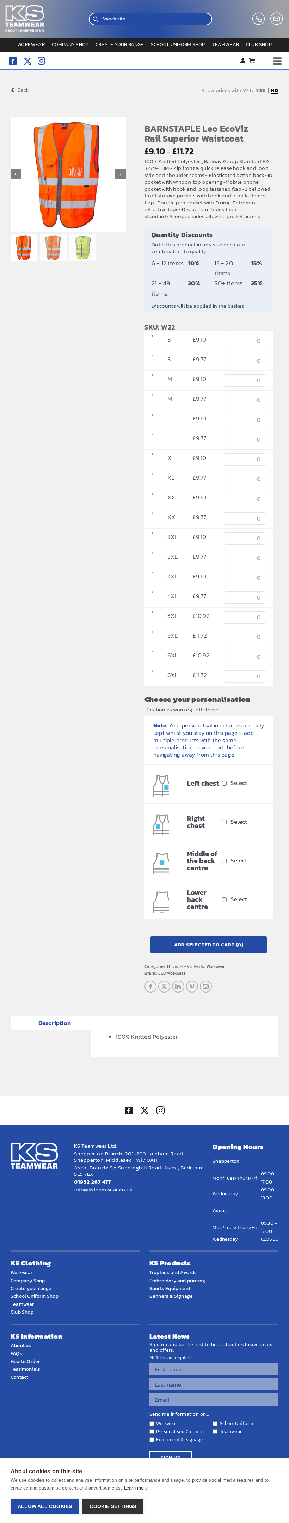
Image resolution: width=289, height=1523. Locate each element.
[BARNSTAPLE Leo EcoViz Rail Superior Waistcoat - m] (152, 378)
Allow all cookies (45, 1506)
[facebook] (13, 61)
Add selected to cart (209, 944)
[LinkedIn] (178, 987)
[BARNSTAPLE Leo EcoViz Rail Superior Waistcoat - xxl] (152, 497)
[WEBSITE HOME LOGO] (24, 8)
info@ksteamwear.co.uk (103, 1189)
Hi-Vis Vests (192, 966)
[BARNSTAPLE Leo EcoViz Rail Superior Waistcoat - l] (152, 418)
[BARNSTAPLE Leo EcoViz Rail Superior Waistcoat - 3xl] (152, 536)
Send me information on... (179, 1414)
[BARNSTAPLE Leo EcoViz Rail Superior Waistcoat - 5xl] (152, 615)
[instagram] (41, 61)
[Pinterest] (192, 987)
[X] (164, 987)
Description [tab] (54, 1022)
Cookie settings (113, 1506)
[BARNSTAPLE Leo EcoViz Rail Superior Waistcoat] (68, 174)
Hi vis (172, 966)
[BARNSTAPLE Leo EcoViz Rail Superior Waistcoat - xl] (152, 457)
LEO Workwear (171, 973)
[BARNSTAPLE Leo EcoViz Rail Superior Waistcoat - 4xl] (152, 576)
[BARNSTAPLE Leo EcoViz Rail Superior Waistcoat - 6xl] (152, 655)
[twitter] (144, 1111)
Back (23, 90)
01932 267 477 (92, 1182)
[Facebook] (150, 987)
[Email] (206, 987)
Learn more (136, 1488)
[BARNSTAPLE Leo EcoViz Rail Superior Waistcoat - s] (152, 339)
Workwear (216, 966)
